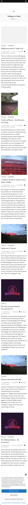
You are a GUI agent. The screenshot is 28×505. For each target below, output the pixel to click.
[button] (26, 474)
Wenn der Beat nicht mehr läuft (11, 379)
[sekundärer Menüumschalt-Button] (1, 1)
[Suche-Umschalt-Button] (25, 1)
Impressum (24, 502)
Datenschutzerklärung (6, 502)
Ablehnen (14, 495)
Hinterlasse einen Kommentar (8, 53)
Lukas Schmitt (6, 51)
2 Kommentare (4, 446)
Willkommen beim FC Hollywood (12, 48)
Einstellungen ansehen (14, 499)
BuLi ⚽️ (4, 45)
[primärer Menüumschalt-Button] (14, 11)
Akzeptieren (14, 491)
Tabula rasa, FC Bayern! (8, 248)
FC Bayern (11, 45)
